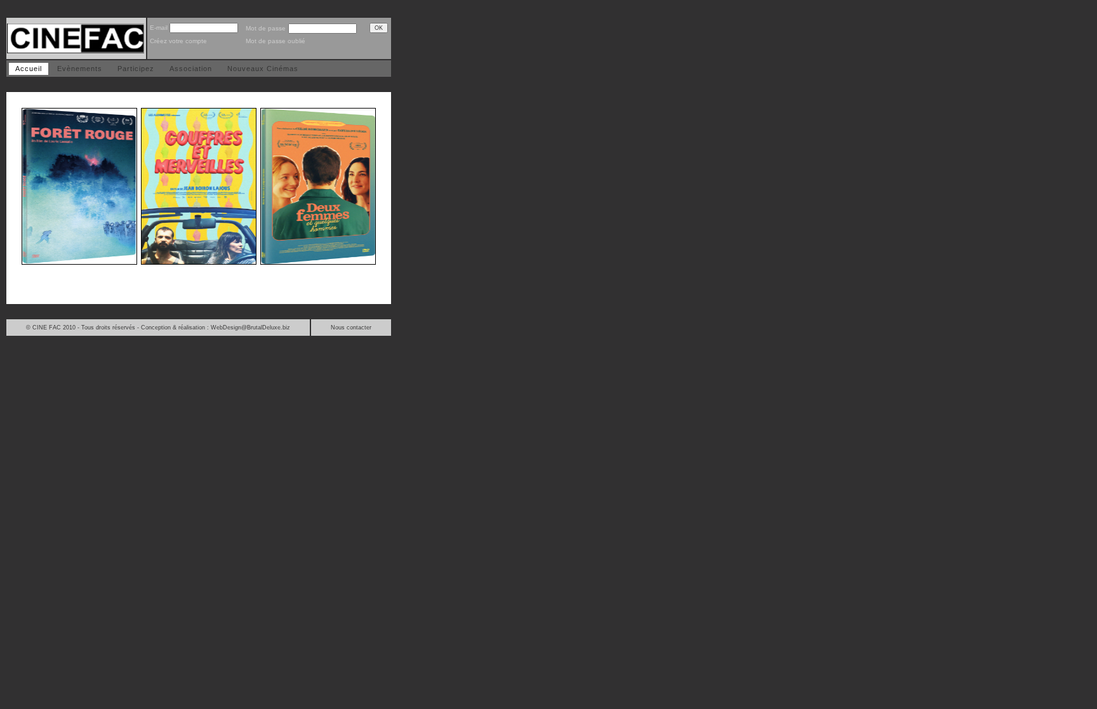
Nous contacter (351, 327)
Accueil (28, 68)
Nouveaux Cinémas (262, 68)
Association (191, 68)
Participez (135, 68)
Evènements (79, 68)
